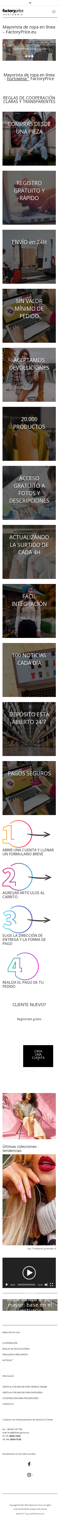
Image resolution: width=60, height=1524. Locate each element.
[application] (29, 1273)
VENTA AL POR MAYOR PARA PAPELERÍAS (22, 1392)
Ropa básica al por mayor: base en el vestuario (30, 1305)
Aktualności (30, 1292)
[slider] (26, 1284)
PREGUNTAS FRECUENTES (15, 1354)
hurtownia (17, 78)
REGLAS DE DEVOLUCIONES (16, 1348)
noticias (7, 1360)
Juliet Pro (20, 1513)
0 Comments (40, 1320)
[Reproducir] (6, 1284)
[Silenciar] (46, 1284)
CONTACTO (8, 1403)
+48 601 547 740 (14, 1429)
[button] (29, 1273)
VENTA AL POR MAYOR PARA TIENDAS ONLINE (24, 1386)
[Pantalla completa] (51, 1284)
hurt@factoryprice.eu (18, 1432)
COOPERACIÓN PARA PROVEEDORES (20, 1398)
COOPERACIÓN (9, 1343)
